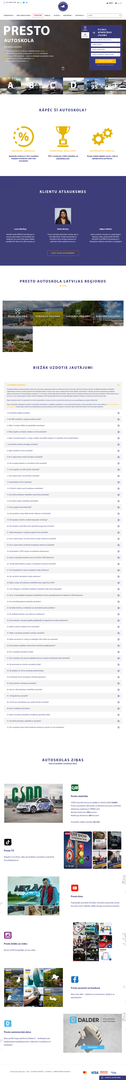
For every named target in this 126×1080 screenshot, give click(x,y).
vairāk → (43, 51)
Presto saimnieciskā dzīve (17, 1032)
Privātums (49, 1071)
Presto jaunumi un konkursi (85, 988)
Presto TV (9, 851)
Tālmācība (38, 15)
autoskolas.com (62, 159)
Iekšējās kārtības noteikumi (62, 1071)
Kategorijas (8, 15)
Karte (64, 286)
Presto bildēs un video (15, 944)
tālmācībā (36, 53)
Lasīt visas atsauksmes (63, 253)
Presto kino (77, 896)
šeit (33, 58)
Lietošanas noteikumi (37, 1071)
